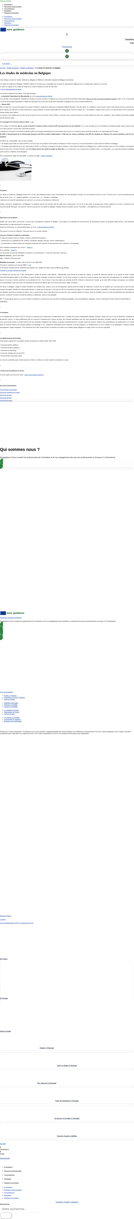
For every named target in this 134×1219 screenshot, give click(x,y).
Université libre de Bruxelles (8, 390)
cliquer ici (29, 247)
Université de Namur (6, 400)
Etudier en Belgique (27, 68)
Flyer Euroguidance (6, 692)
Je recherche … (7, 63)
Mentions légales (5, 916)
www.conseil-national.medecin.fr (34, 375)
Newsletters (7, 11)
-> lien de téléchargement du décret (10, 89)
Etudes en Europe (13, 68)
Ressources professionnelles (13, 6)
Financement (67, 47)
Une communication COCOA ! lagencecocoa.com (16, 923)
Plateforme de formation (11, 13)
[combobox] (22, 1209)
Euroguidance (8, 4)
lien (30, 265)
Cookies (2, 919)
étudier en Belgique (46, 156)
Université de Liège (6, 395)
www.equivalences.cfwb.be (44, 96)
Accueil (2, 68)
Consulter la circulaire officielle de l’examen (13, 270)
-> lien (32, 122)
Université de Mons (6, 398)
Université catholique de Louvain (10, 392)
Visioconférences (9, 8)
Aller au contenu (5, 1)
